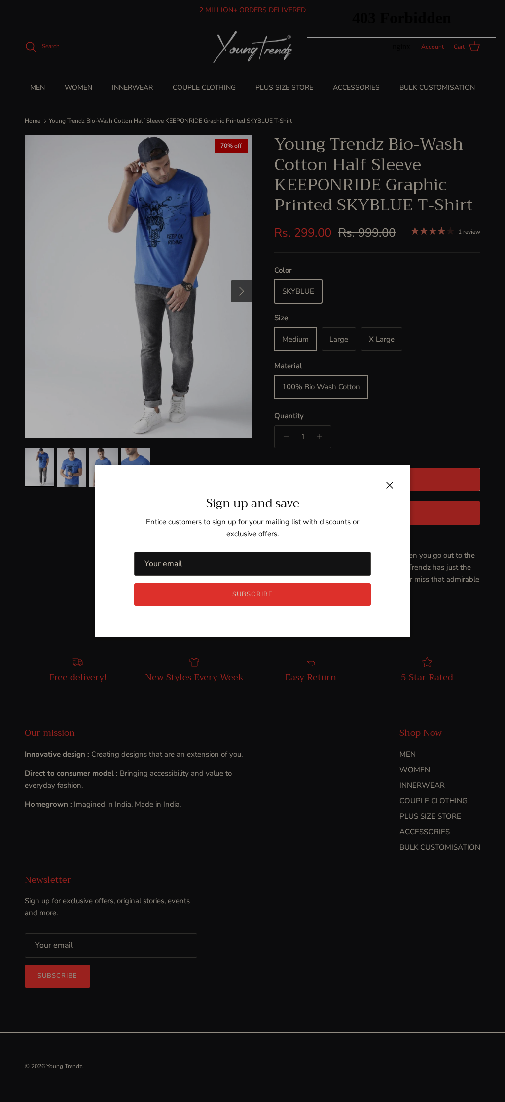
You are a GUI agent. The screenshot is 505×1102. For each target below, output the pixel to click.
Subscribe (252, 594)
